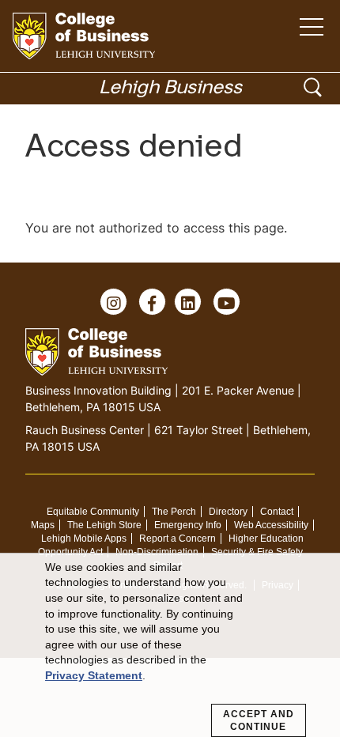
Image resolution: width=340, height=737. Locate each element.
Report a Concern (177, 538)
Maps (43, 525)
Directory (228, 511)
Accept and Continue (258, 720)
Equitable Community (93, 511)
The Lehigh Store (104, 525)
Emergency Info (187, 525)
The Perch (174, 511)
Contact (276, 511)
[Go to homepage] (84, 36)
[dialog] (170, 645)
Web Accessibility (271, 525)
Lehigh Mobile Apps (84, 538)
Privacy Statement (93, 675)
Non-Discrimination (156, 551)
